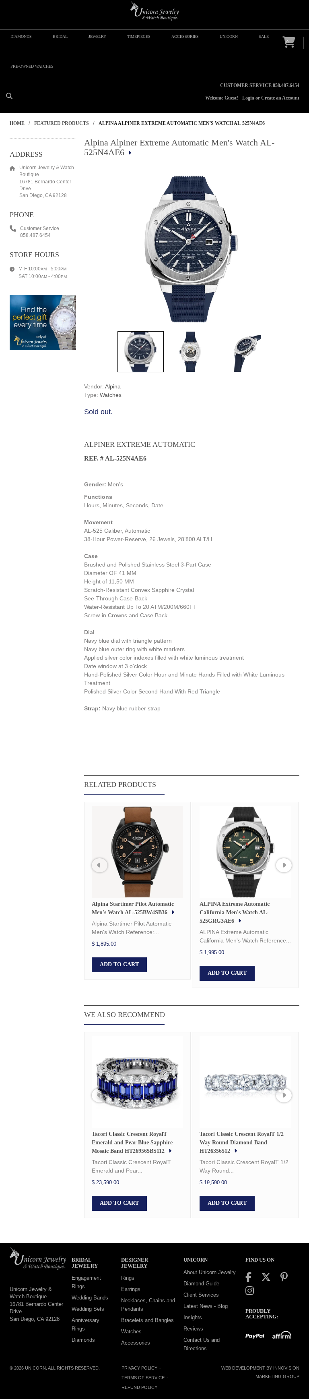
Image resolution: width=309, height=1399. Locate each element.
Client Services (201, 1295)
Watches (111, 395)
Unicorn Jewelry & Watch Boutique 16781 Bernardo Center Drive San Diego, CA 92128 (36, 1304)
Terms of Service (143, 1377)
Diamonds (83, 1340)
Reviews (193, 1329)
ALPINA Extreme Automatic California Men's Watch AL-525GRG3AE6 (235, 912)
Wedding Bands (90, 1298)
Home (17, 123)
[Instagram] (249, 1290)
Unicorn (35, 1368)
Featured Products (61, 123)
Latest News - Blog (205, 1306)
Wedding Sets (88, 1309)
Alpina (113, 386)
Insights (192, 1317)
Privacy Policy (139, 1368)
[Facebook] (248, 1277)
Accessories (135, 1343)
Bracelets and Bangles (147, 1320)
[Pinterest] (284, 1277)
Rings (127, 1278)
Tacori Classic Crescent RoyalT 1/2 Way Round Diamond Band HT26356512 (242, 1142)
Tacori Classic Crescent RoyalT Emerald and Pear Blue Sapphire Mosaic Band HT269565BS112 (132, 1142)
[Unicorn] (154, 11)
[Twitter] (266, 1277)
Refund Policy (139, 1387)
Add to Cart (119, 964)
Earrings (130, 1289)
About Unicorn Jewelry (209, 1272)
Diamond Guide (201, 1284)
